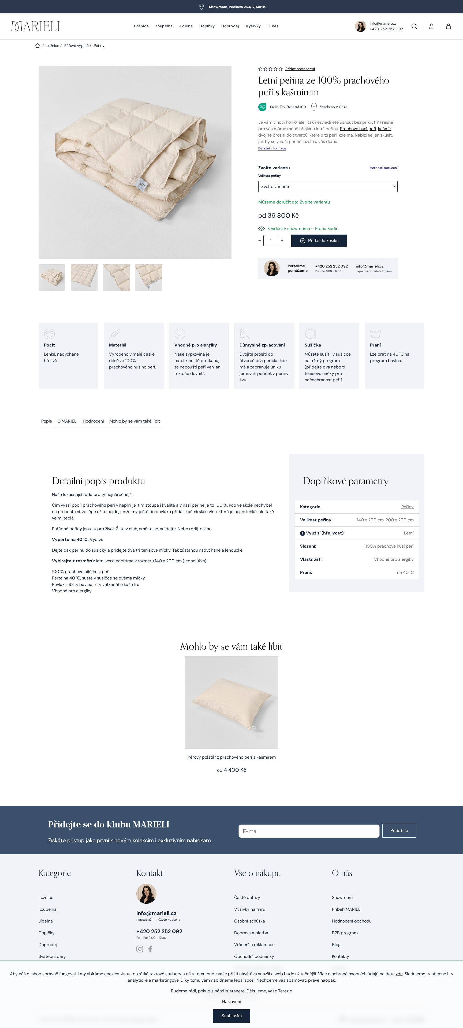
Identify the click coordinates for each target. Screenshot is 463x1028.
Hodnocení (93, 421)
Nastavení (231, 1001)
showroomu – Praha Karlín (312, 228)
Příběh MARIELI (346, 909)
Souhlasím (231, 1016)
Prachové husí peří (358, 128)
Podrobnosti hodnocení (300, 69)
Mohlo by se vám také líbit (134, 421)
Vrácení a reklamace (254, 944)
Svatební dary (52, 956)
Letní (409, 533)
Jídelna (46, 921)
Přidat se (399, 830)
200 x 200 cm (400, 520)
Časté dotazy (247, 897)
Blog (336, 944)
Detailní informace (272, 148)
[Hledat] (414, 26)
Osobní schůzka (249, 921)
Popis (46, 421)
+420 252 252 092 (386, 29)
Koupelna (48, 909)
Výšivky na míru (249, 909)
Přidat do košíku (323, 240)
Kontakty (340, 956)
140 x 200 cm (370, 520)
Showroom (342, 897)
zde (399, 974)
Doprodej (48, 944)
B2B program (345, 933)
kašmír (384, 128)
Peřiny (407, 507)
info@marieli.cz (383, 23)
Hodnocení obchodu (352, 921)
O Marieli (67, 421)
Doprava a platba (251, 933)
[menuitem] (141, 26)
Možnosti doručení (383, 168)
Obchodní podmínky (254, 956)
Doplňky (47, 933)
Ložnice (46, 897)
